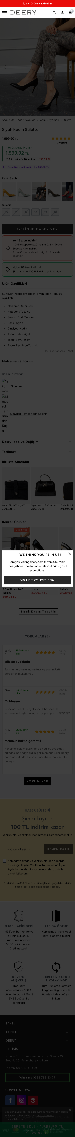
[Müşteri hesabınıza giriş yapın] (62, 12)
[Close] (69, 553)
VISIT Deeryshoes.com (37, 580)
